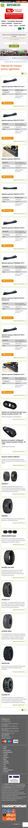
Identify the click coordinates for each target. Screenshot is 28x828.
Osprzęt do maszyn (13, 61)
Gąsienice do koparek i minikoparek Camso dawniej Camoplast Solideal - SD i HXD (14, 442)
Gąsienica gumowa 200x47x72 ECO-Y (13, 194)
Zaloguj (18, 1)
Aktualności (6, 757)
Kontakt (5, 747)
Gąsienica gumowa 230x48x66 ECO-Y (13, 263)
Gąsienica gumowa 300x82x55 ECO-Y (13, 374)
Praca (4, 766)
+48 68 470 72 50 (7, 1)
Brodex (16, 824)
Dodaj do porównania (19, 106)
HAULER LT (5, 484)
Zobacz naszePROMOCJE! (18, 10)
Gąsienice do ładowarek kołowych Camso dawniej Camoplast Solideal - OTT (14, 413)
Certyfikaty (5, 761)
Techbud (6, 61)
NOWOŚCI (4, 25)
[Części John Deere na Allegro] (9, 816)
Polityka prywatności (8, 770)
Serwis (4, 748)
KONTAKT (23, 25)
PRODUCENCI (18, 23)
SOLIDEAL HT (6, 695)
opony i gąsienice (23, 61)
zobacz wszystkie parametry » (19, 96)
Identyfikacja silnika (7, 752)
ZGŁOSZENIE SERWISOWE (15, 21)
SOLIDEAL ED (6, 599)
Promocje (5, 754)
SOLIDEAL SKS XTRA (8, 567)
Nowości (5, 755)
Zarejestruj (24, 1)
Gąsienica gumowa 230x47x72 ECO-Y (13, 86)
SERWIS (3, 21)
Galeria (4, 759)
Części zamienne (7, 750)
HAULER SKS (5, 663)
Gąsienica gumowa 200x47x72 (11, 159)
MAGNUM (4, 516)
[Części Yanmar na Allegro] (9, 820)
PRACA (16, 25)
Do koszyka (8, 103)
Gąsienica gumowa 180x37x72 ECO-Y (13, 120)
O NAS (10, 25)
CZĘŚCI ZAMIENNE (6, 23)
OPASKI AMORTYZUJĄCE (9, 536)
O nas (4, 764)
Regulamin (5, 768)
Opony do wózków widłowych (10, 457)
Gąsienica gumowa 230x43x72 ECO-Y (13, 228)
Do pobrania (6, 763)
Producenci (5, 771)
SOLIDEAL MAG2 (7, 631)
